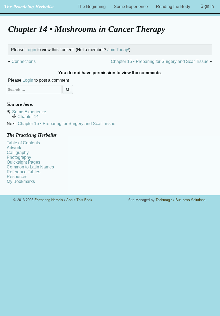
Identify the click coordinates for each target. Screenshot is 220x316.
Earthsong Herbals (48, 200)
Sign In (207, 6)
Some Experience (131, 6)
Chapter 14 (28, 116)
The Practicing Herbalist (29, 6)
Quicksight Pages (23, 162)
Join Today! (118, 49)
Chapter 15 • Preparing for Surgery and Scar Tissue (159, 61)
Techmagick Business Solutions (181, 200)
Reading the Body (173, 6)
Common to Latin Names (30, 167)
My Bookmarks (21, 181)
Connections (24, 61)
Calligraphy (18, 152)
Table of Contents (23, 143)
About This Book (79, 200)
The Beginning (92, 6)
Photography (19, 157)
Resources (17, 176)
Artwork (14, 147)
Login (30, 49)
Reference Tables (23, 172)
